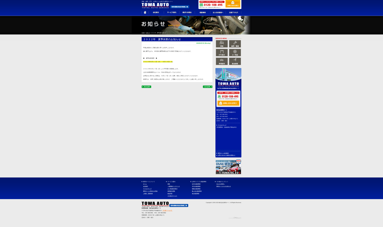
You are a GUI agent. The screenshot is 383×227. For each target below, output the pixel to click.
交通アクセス (233, 12)
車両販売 (222, 63)
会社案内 (156, 12)
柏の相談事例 (195, 193)
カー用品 (235, 55)
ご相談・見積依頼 (148, 193)
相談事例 (202, 12)
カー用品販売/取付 (172, 188)
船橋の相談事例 (196, 188)
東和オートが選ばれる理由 (150, 191)
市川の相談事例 (196, 186)
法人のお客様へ (218, 12)
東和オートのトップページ (145, 12)
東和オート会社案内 (223, 153)
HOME (143, 32)
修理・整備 (235, 46)
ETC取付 (222, 55)
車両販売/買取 (171, 191)
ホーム (145, 184)
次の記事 (207, 86)
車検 (221, 46)
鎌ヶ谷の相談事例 (197, 191)
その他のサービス (172, 196)
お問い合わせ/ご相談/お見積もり (226, 155)
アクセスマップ (222, 125)
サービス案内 (171, 12)
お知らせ (148, 32)
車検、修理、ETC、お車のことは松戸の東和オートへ (157, 1)
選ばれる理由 (187, 12)
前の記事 (147, 86)
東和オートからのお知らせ (223, 186)
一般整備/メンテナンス (174, 186)
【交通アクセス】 (167, 210)
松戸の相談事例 (196, 184)
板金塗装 (235, 63)
